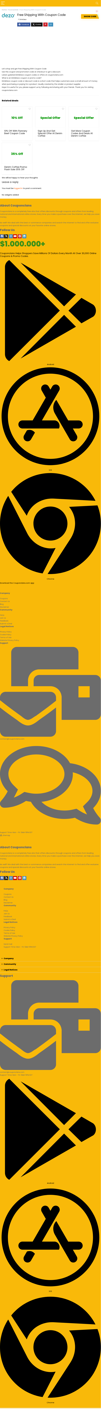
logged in (18, 188)
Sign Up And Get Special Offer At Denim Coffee (50, 133)
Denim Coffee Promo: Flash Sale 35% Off (15, 168)
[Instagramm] (11, 236)
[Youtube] (15, 236)
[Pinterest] (20, 236)
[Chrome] (50, 574)
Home (4, 10)
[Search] (97, 3)
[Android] (50, 360)
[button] (50, 958)
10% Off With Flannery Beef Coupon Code (15, 132)
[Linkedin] (24, 236)
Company (9, 958)
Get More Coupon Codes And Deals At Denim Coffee (82, 133)
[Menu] (3, 3)
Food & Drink (13, 10)
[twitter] (6, 236)
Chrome (50, 579)
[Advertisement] (50, 48)
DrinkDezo (22, 19)
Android (50, 364)
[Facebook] (2, 236)
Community (10, 964)
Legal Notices (10, 969)
